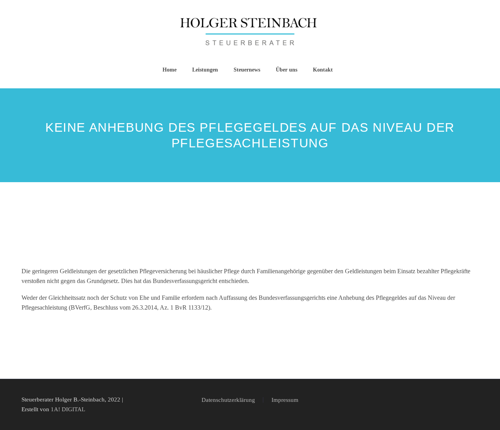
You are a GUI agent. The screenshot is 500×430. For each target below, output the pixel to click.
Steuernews (247, 70)
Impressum (284, 400)
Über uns (286, 70)
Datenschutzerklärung (228, 400)
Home (169, 70)
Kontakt (323, 70)
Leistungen (205, 70)
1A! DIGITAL (68, 409)
